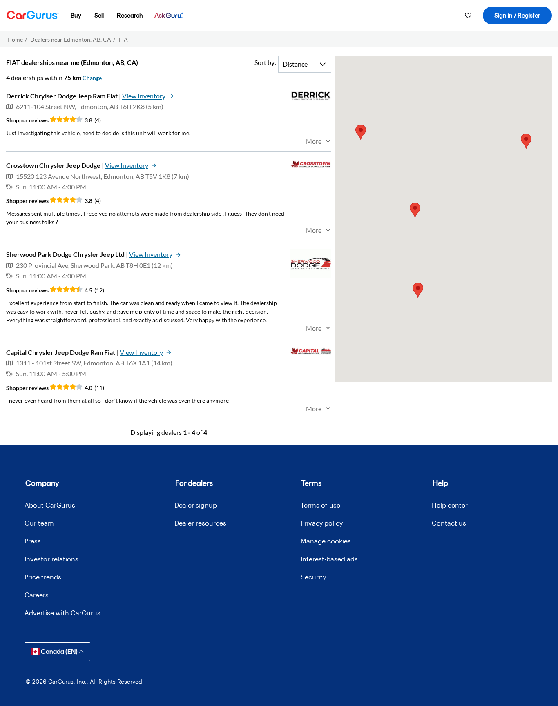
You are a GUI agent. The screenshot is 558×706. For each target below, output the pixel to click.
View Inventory (143, 96)
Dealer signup (195, 505)
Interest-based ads (329, 559)
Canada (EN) (59, 651)
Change (92, 77)
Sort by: (265, 62)
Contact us (449, 523)
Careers (37, 595)
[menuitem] (76, 15)
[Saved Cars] (468, 15)
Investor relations (51, 559)
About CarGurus (50, 505)
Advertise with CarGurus (62, 613)
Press (33, 541)
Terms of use (320, 505)
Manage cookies (326, 541)
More (313, 141)
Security (313, 577)
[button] (415, 210)
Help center (450, 505)
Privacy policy (322, 523)
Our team (39, 523)
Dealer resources (200, 523)
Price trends (43, 577)
